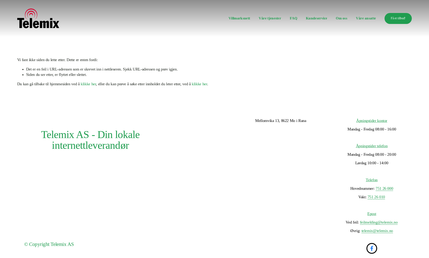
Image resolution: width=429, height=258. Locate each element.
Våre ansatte (366, 18)
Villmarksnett (239, 18)
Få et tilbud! (398, 18)
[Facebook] (371, 248)
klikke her (88, 84)
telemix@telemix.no (377, 230)
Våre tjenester (270, 18)
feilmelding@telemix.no (379, 222)
